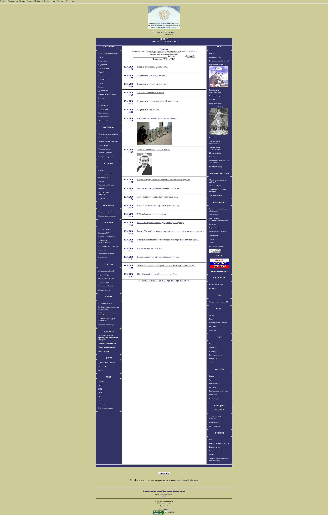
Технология (213, 235)
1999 (100, 400)
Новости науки (214, 447)
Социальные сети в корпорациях (151, 75)
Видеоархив (102, 198)
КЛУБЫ (108, 297)
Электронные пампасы (106, 362)
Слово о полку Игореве (106, 237)
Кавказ (100, 76)
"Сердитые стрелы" (105, 157)
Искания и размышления (107, 94)
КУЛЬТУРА (108, 163)
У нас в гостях (103, 109)
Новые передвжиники (106, 174)
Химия (211, 243)
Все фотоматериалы (105, 408)
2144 (157, 281)
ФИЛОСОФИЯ (108, 205)
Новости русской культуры (108, 53)
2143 (153, 281)
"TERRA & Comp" (215, 186)
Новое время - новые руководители (152, 84)
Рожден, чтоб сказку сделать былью (152, 67)
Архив (164, 491)
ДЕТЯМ (109, 358)
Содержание (13, 1)
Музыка (101, 181)
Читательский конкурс (107, 347)
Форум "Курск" (103, 282)
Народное (212, 326)
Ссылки (169, 491)
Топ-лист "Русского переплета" (216, 417)
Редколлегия (213, 344)
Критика (101, 98)
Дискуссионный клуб (106, 271)
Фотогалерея (103, 177)
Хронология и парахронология (104, 241)
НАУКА (219, 47)
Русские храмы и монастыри (104, 193)
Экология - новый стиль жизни (150, 92)
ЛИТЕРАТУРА (108, 47)
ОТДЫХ (219, 309)
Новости (39, 1)
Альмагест (102, 250)
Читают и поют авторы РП (218, 302)
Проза (100, 83)
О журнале (213, 351)
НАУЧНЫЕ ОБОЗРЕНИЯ (219, 173)
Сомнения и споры (105, 102)
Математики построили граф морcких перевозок (158, 188)
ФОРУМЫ (109, 264)
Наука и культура (215, 103)
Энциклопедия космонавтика (214, 143)
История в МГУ (104, 233)
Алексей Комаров (166, 503)
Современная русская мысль (108, 212)
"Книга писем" (103, 145)
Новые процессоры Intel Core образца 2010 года (158, 257)
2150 (184, 281)
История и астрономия (217, 96)
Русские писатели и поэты (218, 391)
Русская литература (216, 246)
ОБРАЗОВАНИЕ (219, 202)
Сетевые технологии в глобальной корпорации (157, 101)
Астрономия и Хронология (108, 246)
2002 (100, 389)
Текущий (101, 382)
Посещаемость (214, 383)
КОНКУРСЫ (109, 332)
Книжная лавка (103, 117)
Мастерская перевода (106, 325)
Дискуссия (70, 1)
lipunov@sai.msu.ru (190, 480)
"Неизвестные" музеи (106, 185)
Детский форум (104, 290)
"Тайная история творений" (108, 141)
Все (210, 440)
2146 (166, 281)
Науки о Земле (214, 228)
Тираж (211, 363)
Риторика (101, 189)
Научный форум (104, 275)
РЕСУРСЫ (219, 369)
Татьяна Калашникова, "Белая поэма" (153, 150)
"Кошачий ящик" (104, 149)
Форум (100, 370)
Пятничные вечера (105, 303)
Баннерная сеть (214, 422)
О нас (22, 1)
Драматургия (103, 91)
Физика (211, 239)
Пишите (30, 1)
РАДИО (219, 295)
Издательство (103, 113)
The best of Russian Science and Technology (219, 460)
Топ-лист (61, 1)
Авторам (212, 347)
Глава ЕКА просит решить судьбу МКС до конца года (160, 223)
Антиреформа (214, 215)
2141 (144, 281)
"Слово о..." (102, 138)
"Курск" (101, 72)
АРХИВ (108, 377)
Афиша (101, 57)
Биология (212, 224)
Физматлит (213, 157)
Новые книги (103, 105)
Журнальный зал (104, 121)
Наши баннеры (214, 426)
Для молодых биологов (219, 271)
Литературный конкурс (107, 343)
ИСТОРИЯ (108, 223)
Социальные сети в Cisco (148, 110)
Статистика (176, 491)
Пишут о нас (213, 359)
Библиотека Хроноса (216, 284)
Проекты (212, 380)
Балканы (101, 79)
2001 (100, 393)
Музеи (211, 315)
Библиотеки (213, 399)
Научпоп (212, 289)
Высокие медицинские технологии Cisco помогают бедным (163, 180)
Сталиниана (102, 258)
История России (104, 229)
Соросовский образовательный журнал (218, 219)
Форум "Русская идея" (106, 278)
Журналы (212, 387)
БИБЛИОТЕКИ (219, 278)
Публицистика (103, 68)
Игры (211, 319)
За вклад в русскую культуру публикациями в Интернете (108, 338)
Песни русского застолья (218, 323)
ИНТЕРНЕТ (219, 410)
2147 (171, 281)
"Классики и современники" (108, 134)
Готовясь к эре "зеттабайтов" (149, 248)
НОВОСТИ (219, 433)
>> (188, 281)
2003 (100, 385)
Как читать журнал (216, 355)
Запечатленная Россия (106, 254)
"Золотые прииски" (105, 153)
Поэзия (101, 87)
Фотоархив (102, 404)
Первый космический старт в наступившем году (158, 205)
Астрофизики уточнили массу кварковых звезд (157, 197)
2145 (162, 281)
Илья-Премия (103, 351)
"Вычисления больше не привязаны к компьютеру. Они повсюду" (166, 265)
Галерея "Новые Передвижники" (164, 494)
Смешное (212, 330)
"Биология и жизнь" (216, 196)
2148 (175, 281)
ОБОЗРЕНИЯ (108, 127)
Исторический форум (106, 286)
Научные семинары (216, 167)
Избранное (213, 395)
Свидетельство (161, 51)
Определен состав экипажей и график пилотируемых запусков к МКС (168, 240)
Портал (3, 1)
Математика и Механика (218, 232)
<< (140, 281)
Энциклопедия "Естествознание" (215, 148)
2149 (180, 281)
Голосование (50, 1)
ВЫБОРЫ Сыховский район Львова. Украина (157, 118)
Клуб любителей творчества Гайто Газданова (108, 314)
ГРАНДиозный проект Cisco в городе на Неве (157, 274)
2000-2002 (219, 107)
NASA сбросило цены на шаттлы (151, 214)
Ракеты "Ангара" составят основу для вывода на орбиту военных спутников (170, 231)
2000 (100, 396)
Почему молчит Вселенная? (219, 61)
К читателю (102, 61)
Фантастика (102, 366)
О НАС (219, 337)
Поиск (211, 376)
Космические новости (217, 138)
